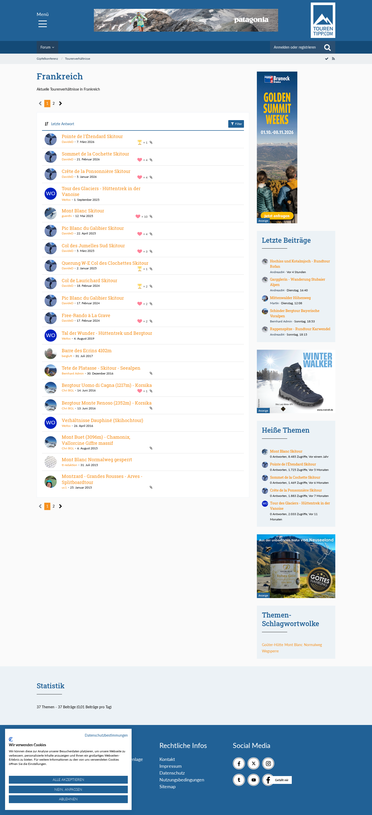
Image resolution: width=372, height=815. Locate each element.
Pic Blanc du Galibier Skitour (93, 228)
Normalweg (313, 645)
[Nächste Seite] (60, 103)
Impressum (170, 766)
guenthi (67, 216)
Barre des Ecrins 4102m (87, 350)
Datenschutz (172, 773)
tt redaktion (69, 465)
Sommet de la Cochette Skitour (95, 154)
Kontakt (167, 759)
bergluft (67, 356)
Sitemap (167, 786)
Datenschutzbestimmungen (106, 735)
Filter (238, 124)
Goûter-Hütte (272, 645)
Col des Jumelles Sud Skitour (93, 246)
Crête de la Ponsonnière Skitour (96, 171)
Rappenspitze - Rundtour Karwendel (300, 328)
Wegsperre (270, 651)
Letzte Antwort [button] (62, 124)
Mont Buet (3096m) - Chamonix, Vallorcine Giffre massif (96, 440)
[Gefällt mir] (268, 780)
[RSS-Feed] (333, 58)
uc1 (64, 487)
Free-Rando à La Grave (86, 315)
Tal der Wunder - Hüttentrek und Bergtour (107, 333)
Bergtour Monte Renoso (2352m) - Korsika (107, 403)
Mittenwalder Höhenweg (290, 297)
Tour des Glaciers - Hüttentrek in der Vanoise (101, 191)
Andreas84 (277, 272)
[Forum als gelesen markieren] (327, 58)
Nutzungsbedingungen (181, 779)
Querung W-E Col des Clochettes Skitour (105, 263)
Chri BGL (68, 390)
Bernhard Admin (73, 373)
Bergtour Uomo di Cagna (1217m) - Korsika (107, 385)
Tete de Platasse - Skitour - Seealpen (101, 368)
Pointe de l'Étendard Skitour (92, 136)
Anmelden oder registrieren (295, 47)
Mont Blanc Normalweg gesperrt (97, 459)
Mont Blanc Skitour (83, 211)
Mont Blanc (293, 645)
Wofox (66, 200)
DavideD (67, 142)
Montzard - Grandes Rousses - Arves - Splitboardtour (102, 479)
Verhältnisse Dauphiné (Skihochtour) (102, 420)
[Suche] (327, 47)
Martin (274, 303)
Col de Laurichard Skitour (89, 280)
